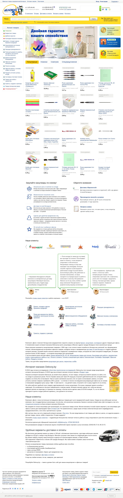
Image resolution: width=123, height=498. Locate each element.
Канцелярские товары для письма (80, 355)
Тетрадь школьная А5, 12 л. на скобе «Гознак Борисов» (70, 168)
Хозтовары (98, 357)
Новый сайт (108, 480)
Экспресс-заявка (58, 13)
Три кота (65, 413)
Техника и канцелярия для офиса (73, 357)
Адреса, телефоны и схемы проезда (12, 478)
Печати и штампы (39, 324)
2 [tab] (60, 57)
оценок (67, 9)
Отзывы (36, 13)
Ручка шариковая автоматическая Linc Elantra (68, 84)
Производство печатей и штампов (92, 197)
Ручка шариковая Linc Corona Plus (87, 83)
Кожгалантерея (89, 357)
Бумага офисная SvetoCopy (49, 83)
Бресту (69, 475)
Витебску (73, 475)
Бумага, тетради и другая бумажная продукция (42, 307)
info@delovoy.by (36, 482)
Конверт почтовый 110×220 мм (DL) (104, 168)
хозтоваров (97, 343)
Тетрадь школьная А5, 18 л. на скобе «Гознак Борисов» (106, 84)
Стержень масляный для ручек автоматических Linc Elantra (52, 111)
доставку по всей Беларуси (95, 349)
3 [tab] (61, 57)
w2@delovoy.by (62, 422)
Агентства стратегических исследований (62, 370)
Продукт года (84, 372)
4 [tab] (63, 57)
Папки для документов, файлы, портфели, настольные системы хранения (44, 316)
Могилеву (65, 477)
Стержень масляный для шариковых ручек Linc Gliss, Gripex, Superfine (51, 140)
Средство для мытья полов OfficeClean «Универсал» (31, 84)
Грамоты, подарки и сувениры (43, 333)
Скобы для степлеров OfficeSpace (32, 139)
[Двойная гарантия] (26, 136)
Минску (64, 475)
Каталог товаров (13, 27)
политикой (103, 475)
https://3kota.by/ (66, 480)
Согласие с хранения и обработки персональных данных (106, 476)
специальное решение (32, 404)
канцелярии (89, 343)
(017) (30, 7)
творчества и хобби (70, 361)
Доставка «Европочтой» (88, 187)
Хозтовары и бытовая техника (106, 324)
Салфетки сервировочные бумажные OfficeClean (70, 110)
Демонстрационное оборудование (76, 316)
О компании (29, 13)
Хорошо (111, 495)
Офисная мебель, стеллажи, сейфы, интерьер (74, 324)
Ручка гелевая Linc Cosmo (106, 138)
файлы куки (29, 496)
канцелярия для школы (56, 361)
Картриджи (106, 357)
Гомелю (79, 475)
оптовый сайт (55, 408)
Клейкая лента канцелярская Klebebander (88, 139)
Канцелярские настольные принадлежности (73, 307)
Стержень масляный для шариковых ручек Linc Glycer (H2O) (106, 111)
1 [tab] (58, 57)
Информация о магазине (9, 482)
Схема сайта (65, 482)
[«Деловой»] (13, 10)
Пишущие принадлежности (105, 307)
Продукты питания (37, 359)
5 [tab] (65, 57)
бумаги (83, 343)
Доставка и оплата (46, 13)
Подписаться (114, 472)
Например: (7, 22)
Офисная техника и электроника (107, 316)
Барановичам (76, 477)
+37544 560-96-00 (73, 422)
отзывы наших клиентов (39, 298)
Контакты (67, 13)
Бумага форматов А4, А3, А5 (60, 355)
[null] (10, 489)
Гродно (83, 475)
